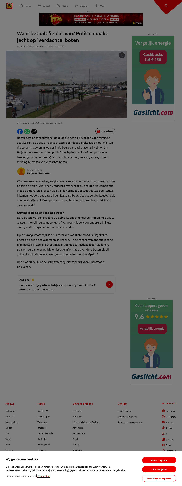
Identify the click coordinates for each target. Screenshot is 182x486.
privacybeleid (43, 475)
